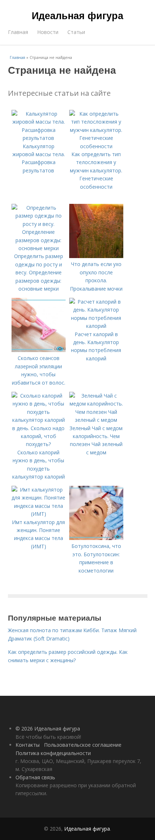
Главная (18, 32)
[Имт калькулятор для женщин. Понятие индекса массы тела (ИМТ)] (39, 513)
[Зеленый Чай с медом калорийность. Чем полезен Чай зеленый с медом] (96, 419)
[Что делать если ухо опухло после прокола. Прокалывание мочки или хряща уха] (96, 256)
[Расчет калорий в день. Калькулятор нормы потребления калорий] (96, 325)
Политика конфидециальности (53, 753)
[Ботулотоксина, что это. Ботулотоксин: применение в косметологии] (96, 538)
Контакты (27, 744)
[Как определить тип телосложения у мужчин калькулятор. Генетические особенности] (96, 146)
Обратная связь (35, 777)
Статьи (76, 32)
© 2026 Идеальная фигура (47, 728)
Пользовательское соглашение (82, 744)
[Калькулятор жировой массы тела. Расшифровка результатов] (39, 137)
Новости (47, 32)
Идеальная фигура (77, 15)
